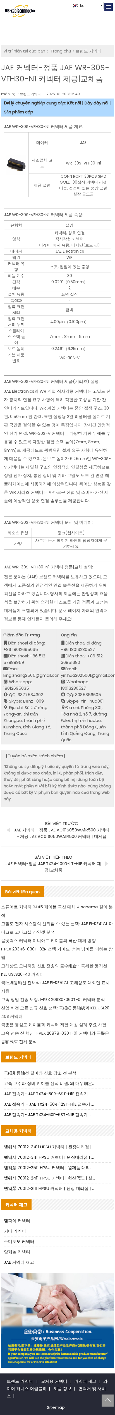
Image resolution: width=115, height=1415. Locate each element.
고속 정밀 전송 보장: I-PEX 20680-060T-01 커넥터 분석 (53, 999)
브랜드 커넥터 (88, 51)
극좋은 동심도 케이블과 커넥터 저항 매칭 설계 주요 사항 (53, 1025)
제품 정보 (62, 1388)
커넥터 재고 (85, 1381)
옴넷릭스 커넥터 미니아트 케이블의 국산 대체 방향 (48, 940)
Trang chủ (61, 51)
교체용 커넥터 (54, 1381)
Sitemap (56, 1407)
